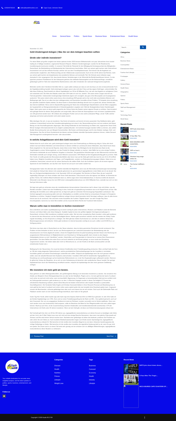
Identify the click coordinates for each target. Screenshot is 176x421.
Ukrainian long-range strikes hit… (137, 157)
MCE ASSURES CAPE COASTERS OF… (154, 386)
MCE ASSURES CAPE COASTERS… (137, 143)
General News (65, 36)
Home (54, 36)
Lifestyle (57, 380)
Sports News (87, 36)
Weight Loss (58, 383)
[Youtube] (4, 396)
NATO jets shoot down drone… (151, 365)
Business (92, 365)
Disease (57, 365)
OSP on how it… (135, 150)
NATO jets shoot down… (138, 129)
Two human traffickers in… (137, 165)
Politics (76, 36)
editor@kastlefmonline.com (29, 7)
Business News (101, 36)
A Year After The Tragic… (149, 375)
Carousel (92, 369)
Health (56, 369)
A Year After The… (136, 136)
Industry (92, 380)
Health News (133, 36)
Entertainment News (117, 36)
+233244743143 (9, 7)
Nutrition (57, 373)
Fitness (57, 376)
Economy (92, 373)
